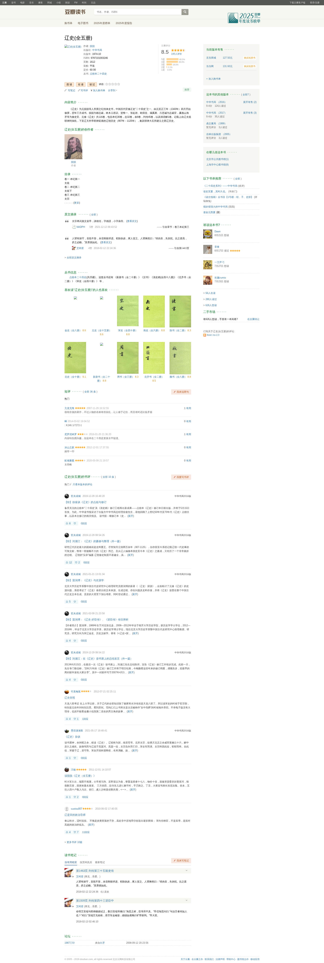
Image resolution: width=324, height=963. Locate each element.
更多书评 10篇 (74, 842)
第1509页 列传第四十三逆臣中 (95, 900)
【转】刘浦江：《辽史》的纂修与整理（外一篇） (93, 541)
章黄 (216, 246)
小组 (58, 2)
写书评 (84, 90)
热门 (66, 398)
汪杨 (73, 769)
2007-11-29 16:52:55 (98, 408)
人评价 (176, 54)
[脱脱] (73, 146)
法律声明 (220, 959)
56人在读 (210, 293)
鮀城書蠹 (69, 460)
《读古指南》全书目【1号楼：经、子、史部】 (228, 197)
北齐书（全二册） (154, 376)
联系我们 (209, 959)
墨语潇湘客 (77, 730)
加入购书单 (99, 90)
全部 (93, 214)
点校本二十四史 (98, 73)
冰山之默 (69, 447)
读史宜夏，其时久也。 (215, 191)
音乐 (31, 2)
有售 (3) (249, 112)
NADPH (80, 227)
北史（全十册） (73, 376)
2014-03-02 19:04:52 (79, 421)
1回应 (85, 719)
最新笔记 (100, 862)
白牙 (102, 942)
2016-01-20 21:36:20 (100, 434)
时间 (84, 2)
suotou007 (76, 808)
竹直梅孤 (76, 691)
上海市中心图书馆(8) (217, 164)
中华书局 (97, 50)
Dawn (217, 231)
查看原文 (132, 221)
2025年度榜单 (102, 23)
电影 (22, 2)
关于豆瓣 (185, 959)
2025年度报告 (124, 23)
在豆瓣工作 (197, 959)
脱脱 (92, 46)
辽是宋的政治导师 (75, 814)
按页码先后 (86, 862)
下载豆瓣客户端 (297, 2)
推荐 (186, 89)
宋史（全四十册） (128, 330)
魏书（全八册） (179, 376)
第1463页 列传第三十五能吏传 (95, 870)
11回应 (86, 832)
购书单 (68, 23)
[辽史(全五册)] (72, 47)
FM (75, 2)
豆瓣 (4, 2)
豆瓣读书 (78, 12)
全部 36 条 (90, 391)
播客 (40, 2)
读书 (13, 2)
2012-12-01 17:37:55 (98, 447)
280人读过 (211, 299)
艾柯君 (80, 248)
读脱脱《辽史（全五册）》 (80, 775)
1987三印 (69, 942)
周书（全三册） (126, 376)
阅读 (67, 2)
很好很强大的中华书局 (215, 206)
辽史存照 (69, 697)
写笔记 (71, 90)
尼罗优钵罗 (70, 434)
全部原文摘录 (74, 257)
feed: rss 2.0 (213, 335)
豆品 (93, 2)
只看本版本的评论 (82, 484)
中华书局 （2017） (216, 112)
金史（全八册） (73, 330)
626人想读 (211, 305)
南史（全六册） (152, 330)
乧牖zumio (220, 277)
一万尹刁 (219, 262)
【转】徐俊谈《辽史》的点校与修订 (85, 502)
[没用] (75, 523)
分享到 (111, 90)
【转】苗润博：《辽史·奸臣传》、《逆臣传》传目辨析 (96, 619)
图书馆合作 (243, 959)
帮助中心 (231, 959)
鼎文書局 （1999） (216, 123)
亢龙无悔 (69, 408)
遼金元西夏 (209, 212)
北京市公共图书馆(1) (217, 159)
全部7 (246, 94)
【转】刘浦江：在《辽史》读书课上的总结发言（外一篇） (98, 658)
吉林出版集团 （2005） (219, 134)
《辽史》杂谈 (72, 736)
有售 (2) (249, 102)
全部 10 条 (108, 476)
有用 (188, 408)
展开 (130, 516)
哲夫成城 (76, 496)
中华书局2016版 (183, 496)
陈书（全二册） (179, 330)
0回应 (84, 523)
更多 (76, 202)
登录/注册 (315, 2)
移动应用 (255, 959)
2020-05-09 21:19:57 (98, 460)
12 (70, 562)
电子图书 (83, 23)
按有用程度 (71, 862)
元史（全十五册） (101, 330)
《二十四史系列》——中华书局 (220, 185)
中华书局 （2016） (216, 102)
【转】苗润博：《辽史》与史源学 (84, 580)
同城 (49, 2)
